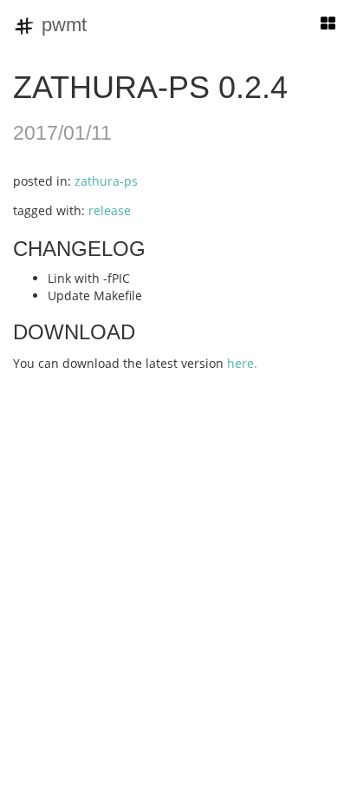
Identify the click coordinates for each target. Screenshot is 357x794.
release (109, 210)
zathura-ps (106, 181)
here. (242, 363)
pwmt (61, 25)
